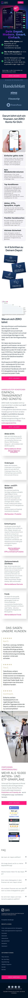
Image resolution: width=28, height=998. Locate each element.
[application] (14, 140)
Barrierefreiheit (5, 941)
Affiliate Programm (6, 964)
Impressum (4, 946)
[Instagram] (19, 987)
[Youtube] (15, 987)
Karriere (4, 969)
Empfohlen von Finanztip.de (11, 792)
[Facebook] (9, 987)
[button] (14, 858)
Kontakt (4, 967)
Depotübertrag (5, 961)
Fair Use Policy (5, 959)
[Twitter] (12, 987)
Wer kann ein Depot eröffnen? (11, 857)
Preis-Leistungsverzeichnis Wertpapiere (12, 928)
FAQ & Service (5, 956)
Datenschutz (5, 938)
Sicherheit (4, 935)
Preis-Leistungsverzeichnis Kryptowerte (12, 930)
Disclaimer (4, 943)
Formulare (4, 933)
